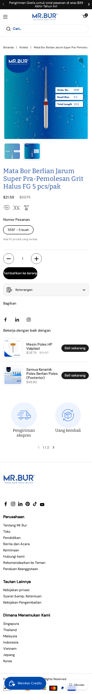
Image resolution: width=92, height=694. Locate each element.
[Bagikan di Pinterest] (18, 319)
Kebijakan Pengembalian (22, 602)
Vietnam (9, 648)
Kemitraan (11, 550)
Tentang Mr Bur (15, 525)
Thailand (10, 630)
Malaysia (10, 636)
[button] (84, 16)
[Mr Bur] (45, 16)
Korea (7, 661)
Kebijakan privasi (16, 590)
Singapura (11, 623)
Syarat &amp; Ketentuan (22, 596)
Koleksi (23, 47)
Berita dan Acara (16, 544)
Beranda (8, 47)
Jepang (9, 655)
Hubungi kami (14, 556)
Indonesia (10, 642)
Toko (6, 531)
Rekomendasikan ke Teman (24, 562)
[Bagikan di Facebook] (6, 319)
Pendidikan (12, 537)
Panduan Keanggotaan (20, 569)
